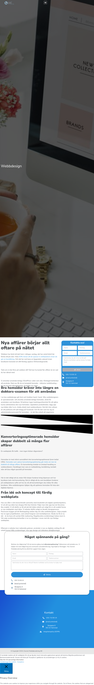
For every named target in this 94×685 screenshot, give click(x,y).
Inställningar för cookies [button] (8, 662)
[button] (45, 2)
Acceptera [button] (20, 662)
